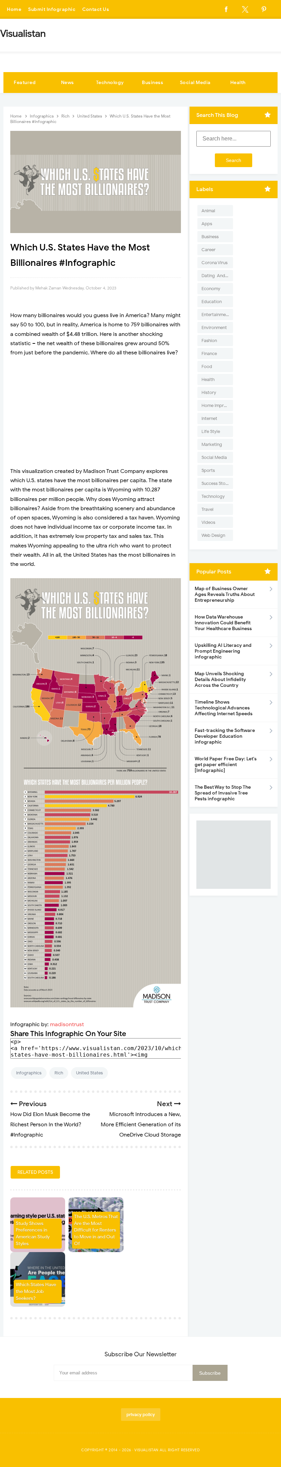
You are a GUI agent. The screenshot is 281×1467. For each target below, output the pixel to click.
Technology (110, 82)
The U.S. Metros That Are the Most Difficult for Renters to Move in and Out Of (96, 1230)
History (208, 392)
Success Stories (217, 483)
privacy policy (140, 1414)
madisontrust (67, 1024)
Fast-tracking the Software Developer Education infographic (225, 736)
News (67, 82)
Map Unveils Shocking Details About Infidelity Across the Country (220, 679)
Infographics (28, 1073)
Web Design (213, 535)
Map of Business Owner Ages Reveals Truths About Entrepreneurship (225, 594)
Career (208, 250)
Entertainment (215, 314)
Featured (25, 82)
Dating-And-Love (217, 276)
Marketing (211, 444)
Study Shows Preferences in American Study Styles (33, 1234)
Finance (209, 353)
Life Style (210, 431)
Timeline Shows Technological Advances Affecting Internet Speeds (224, 708)
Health (238, 82)
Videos (208, 522)
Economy (210, 288)
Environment (214, 327)
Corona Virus (214, 263)
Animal (208, 211)
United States (89, 1073)
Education (211, 301)
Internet (209, 418)
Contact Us (95, 9)
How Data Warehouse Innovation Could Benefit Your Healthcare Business (223, 622)
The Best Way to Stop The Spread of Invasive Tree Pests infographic (223, 793)
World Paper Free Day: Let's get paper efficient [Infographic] (226, 764)
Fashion (209, 340)
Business (152, 82)
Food (206, 366)
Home (14, 9)
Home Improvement (217, 405)
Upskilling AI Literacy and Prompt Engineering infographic (223, 651)
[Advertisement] (95, 412)
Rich (58, 1073)
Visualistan (146, 1450)
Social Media (195, 82)
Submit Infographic (51, 9)
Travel (207, 509)
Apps (206, 224)
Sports (208, 470)
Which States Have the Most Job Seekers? (36, 1291)
